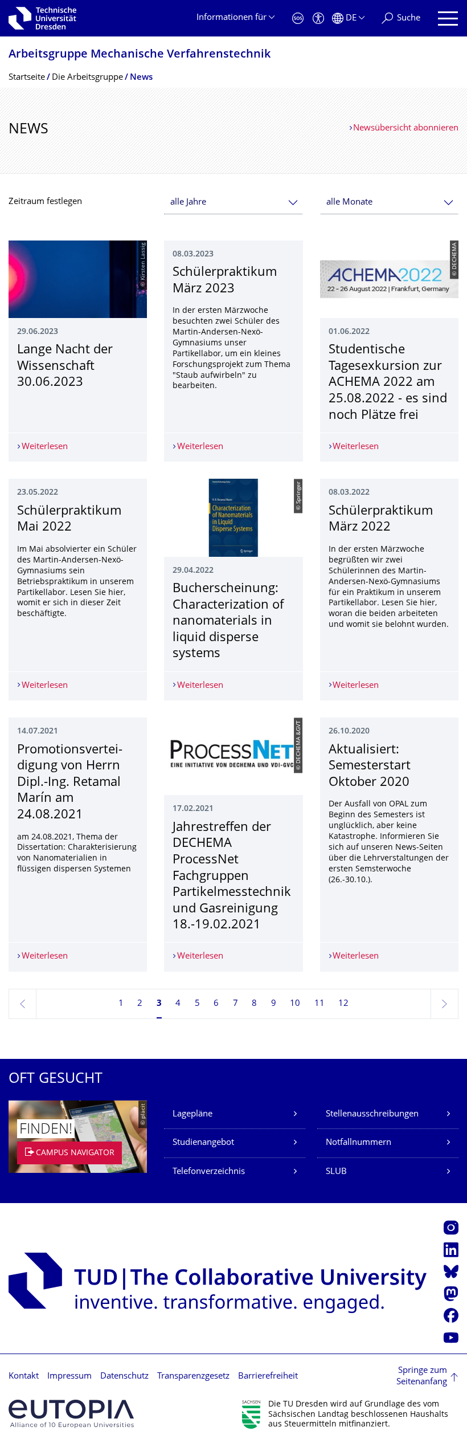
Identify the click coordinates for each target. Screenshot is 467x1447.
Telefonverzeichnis (209, 1172)
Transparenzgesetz (193, 1376)
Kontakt (24, 1376)
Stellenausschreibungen (372, 1114)
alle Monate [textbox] (349, 202)
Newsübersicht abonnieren (405, 128)
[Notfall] (298, 18)
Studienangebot (203, 1143)
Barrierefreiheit (268, 1376)
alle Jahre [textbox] (188, 202)
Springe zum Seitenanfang (421, 1377)
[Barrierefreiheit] (318, 18)
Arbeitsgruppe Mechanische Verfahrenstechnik (140, 55)
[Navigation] (447, 18)
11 (319, 1004)
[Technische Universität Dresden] (42, 18)
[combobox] (233, 202)
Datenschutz (124, 1376)
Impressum (69, 1376)
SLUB (336, 1172)
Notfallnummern (358, 1143)
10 (295, 1004)
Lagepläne (192, 1114)
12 (343, 1004)
